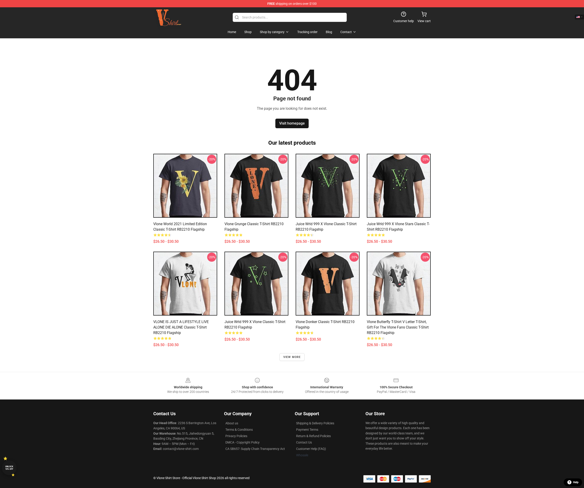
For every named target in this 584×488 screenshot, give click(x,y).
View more (292, 357)
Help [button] (576, 482)
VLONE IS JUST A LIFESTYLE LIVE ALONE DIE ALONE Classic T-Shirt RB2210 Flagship (181, 327)
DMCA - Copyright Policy (242, 442)
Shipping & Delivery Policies (315, 423)
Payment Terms (307, 429)
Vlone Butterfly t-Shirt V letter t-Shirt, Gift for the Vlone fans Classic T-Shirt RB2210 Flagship (398, 327)
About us (231, 423)
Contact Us (304, 442)
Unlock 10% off (9, 467)
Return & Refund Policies (313, 436)
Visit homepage (292, 123)
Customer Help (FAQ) (311, 449)
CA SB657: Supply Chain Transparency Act (255, 449)
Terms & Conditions (239, 429)
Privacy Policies (236, 436)
